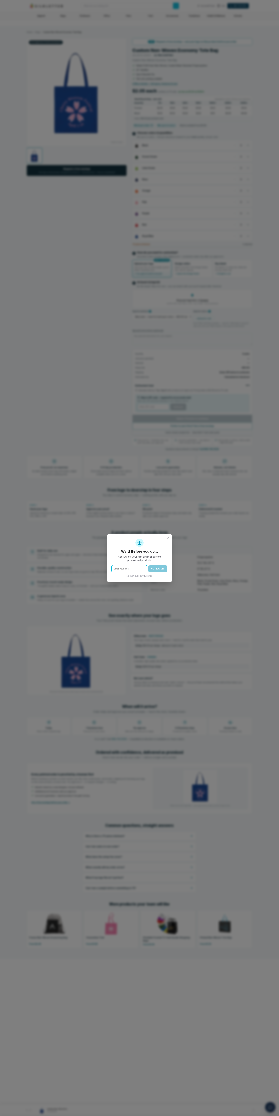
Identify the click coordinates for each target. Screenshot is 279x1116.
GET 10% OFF (157, 568)
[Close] (168, 538)
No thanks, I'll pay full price (139, 576)
